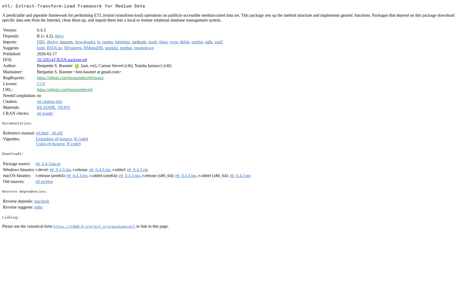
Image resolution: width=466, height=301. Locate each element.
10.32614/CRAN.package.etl (62, 59)
